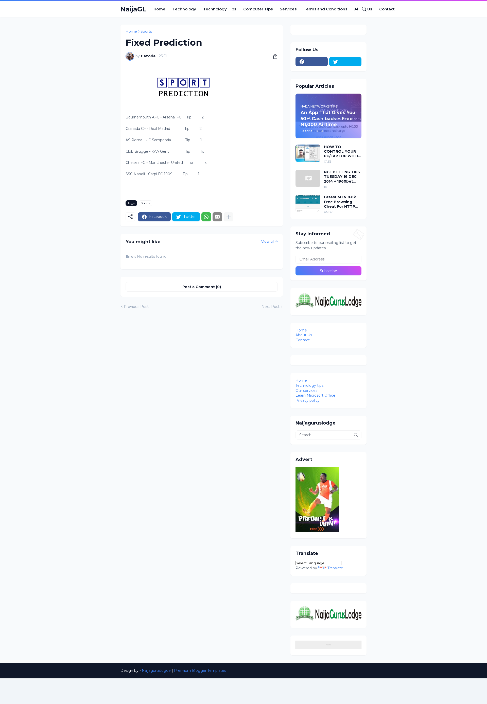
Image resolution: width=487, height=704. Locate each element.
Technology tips (309, 385)
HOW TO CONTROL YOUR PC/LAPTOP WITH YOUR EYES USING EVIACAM (341, 152)
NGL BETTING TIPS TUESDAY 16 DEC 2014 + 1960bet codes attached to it (342, 177)
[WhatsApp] (206, 216)
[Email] (217, 216)
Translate (335, 568)
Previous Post (136, 306)
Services (288, 9)
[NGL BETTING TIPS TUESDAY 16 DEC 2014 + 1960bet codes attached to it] (307, 178)
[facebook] (311, 61)
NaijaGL (133, 9)
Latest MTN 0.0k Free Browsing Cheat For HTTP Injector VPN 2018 (341, 202)
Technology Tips (219, 9)
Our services (306, 390)
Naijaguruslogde (156, 670)
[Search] (362, 9)
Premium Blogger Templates (200, 670)
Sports (146, 31)
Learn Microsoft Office (315, 395)
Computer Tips (258, 9)
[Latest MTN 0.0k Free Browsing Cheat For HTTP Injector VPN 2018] (307, 203)
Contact (387, 9)
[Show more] (228, 216)
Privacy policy (307, 400)
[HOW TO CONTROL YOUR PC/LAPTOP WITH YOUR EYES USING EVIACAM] (307, 153)
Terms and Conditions (325, 9)
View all (267, 241)
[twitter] (345, 61)
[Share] (273, 56)
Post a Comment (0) (201, 287)
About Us (303, 335)
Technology (184, 9)
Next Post (271, 306)
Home (159, 9)
